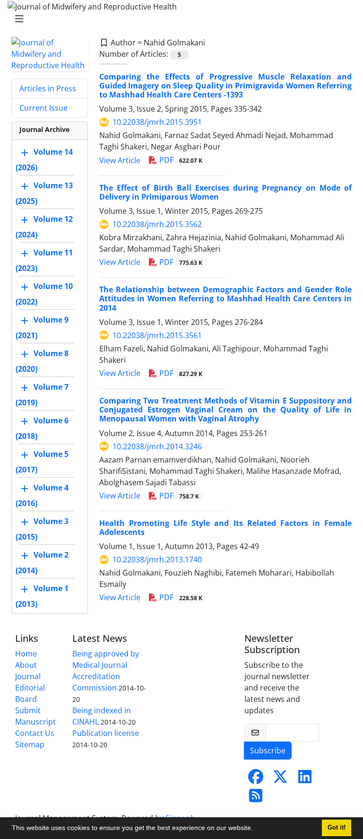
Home (26, 653)
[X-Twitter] (280, 779)
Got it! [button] (337, 827)
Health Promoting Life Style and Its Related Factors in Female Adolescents (225, 527)
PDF (179, 160)
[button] (256, 829)
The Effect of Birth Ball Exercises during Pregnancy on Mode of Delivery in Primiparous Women (225, 192)
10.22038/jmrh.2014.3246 (157, 446)
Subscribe (267, 750)
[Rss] (255, 798)
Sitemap (29, 744)
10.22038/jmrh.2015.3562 (157, 224)
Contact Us (34, 733)
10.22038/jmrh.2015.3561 (157, 335)
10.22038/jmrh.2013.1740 (157, 559)
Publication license (105, 733)
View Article (119, 160)
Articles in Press (47, 88)
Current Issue (43, 108)
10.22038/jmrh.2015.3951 (157, 122)
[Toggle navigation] (179, 19)
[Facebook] (255, 779)
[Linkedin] (305, 779)
